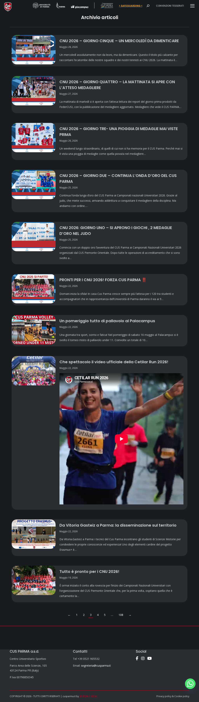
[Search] (148, 6)
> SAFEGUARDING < (130, 5)
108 (121, 615)
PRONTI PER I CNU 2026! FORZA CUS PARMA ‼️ (103, 280)
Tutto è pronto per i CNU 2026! (89, 571)
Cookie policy (181, 696)
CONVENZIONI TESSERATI (170, 5)
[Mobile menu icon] (192, 6)
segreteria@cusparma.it (96, 665)
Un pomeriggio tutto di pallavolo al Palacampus (107, 321)
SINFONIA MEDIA (88, 696)
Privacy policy (163, 696)
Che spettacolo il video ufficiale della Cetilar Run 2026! (113, 362)
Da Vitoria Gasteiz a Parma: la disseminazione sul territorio (117, 525)
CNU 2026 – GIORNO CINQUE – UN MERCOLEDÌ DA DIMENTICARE (119, 41)
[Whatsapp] (190, 683)
